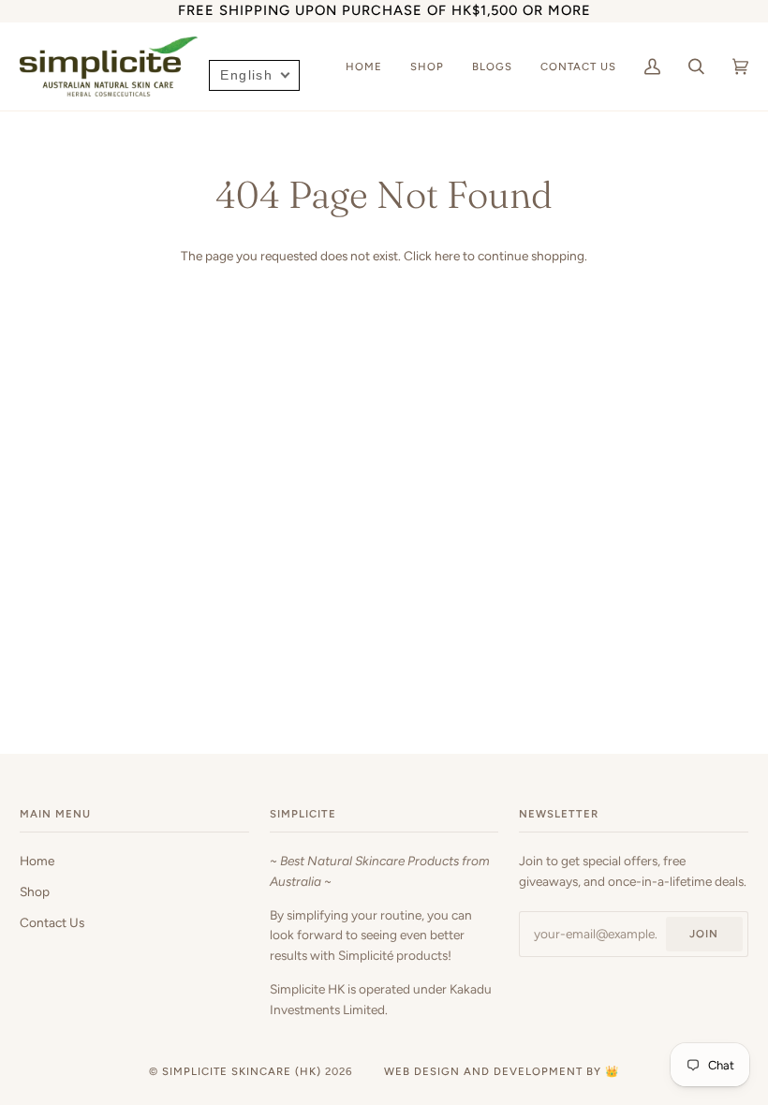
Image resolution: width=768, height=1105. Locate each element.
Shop (35, 891)
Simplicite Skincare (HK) (241, 1071)
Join (703, 933)
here (447, 255)
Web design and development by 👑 (501, 1071)
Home (37, 860)
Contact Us (52, 922)
